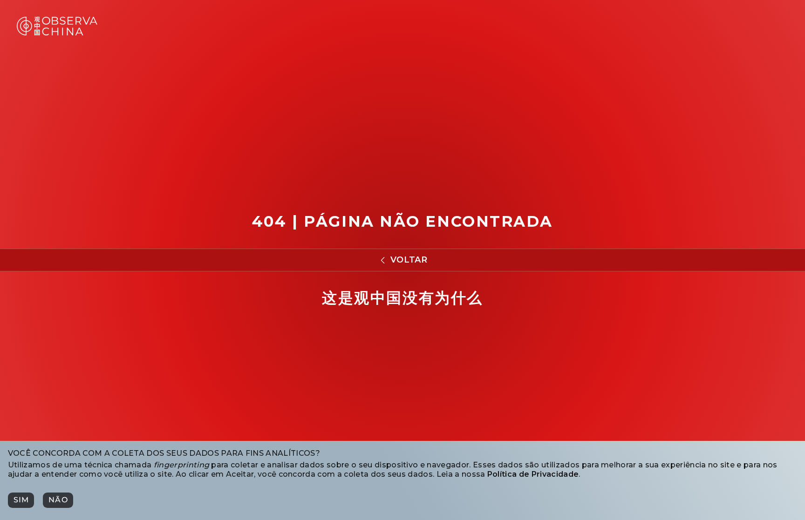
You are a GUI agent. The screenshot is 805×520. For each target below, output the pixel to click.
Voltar (408, 260)
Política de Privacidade (533, 474)
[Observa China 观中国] (57, 32)
